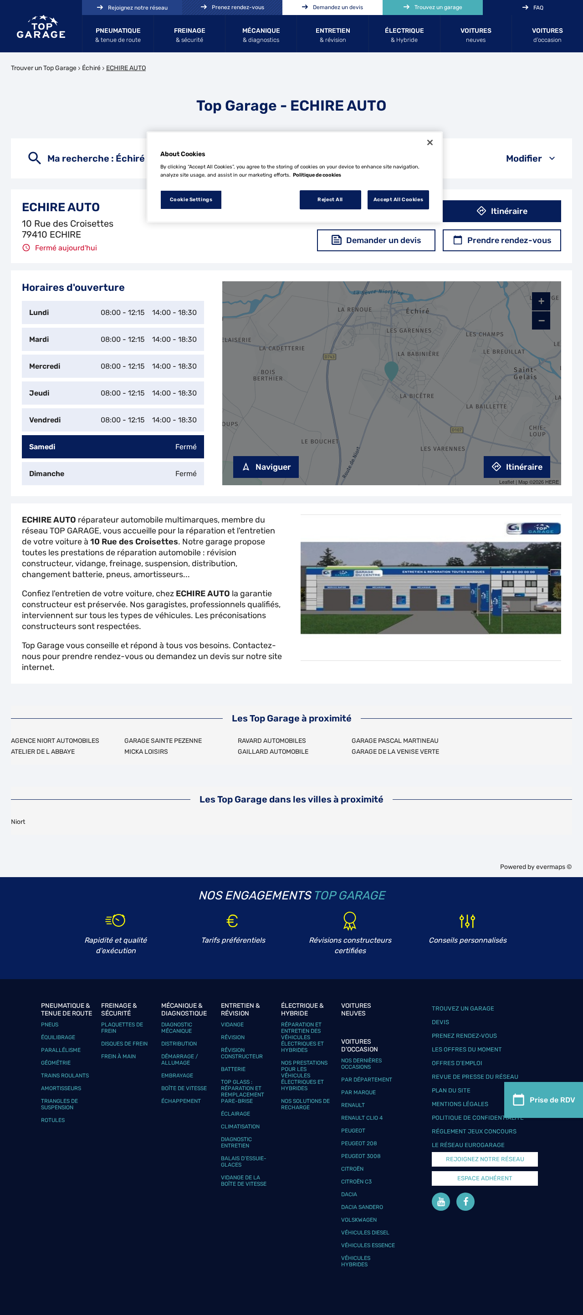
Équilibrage (58, 1037)
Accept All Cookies (398, 199)
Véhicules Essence (368, 1245)
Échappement (181, 1101)
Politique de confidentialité (478, 1117)
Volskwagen (359, 1220)
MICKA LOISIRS (146, 752)
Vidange (232, 1024)
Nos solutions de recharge (305, 1104)
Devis (440, 1022)
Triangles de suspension (59, 1104)
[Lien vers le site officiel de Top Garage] (41, 26)
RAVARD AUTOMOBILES (272, 741)
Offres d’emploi (457, 1063)
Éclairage (235, 1114)
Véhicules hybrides (355, 1261)
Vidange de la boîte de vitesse (243, 1180)
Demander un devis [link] (383, 240)
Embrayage (177, 1075)
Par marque (358, 1092)
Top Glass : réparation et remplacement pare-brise (242, 1091)
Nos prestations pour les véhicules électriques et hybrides (304, 1076)
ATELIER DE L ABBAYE (43, 752)
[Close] (430, 142)
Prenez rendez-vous (464, 1035)
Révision (233, 1037)
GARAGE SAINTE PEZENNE (163, 741)
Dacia (349, 1194)
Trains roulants (65, 1075)
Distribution (179, 1044)
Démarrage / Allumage (179, 1059)
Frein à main (118, 1056)
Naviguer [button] (273, 467)
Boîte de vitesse (184, 1088)
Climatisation (240, 1126)
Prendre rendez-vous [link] (509, 240)
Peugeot (353, 1130)
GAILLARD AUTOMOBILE (273, 752)
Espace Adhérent (484, 1178)
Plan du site (451, 1090)
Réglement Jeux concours (474, 1131)
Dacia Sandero (362, 1207)
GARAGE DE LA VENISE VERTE (395, 752)
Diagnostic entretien (236, 1142)
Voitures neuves (356, 1009)
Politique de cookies (317, 175)
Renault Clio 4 (362, 1118)
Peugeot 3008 (361, 1156)
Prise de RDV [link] (552, 1100)
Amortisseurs (61, 1088)
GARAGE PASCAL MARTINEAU (395, 741)
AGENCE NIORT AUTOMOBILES (55, 741)
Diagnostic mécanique (176, 1027)
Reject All (330, 199)
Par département (366, 1079)
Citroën (352, 1169)
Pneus (49, 1024)
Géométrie (56, 1063)
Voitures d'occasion (359, 1045)
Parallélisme (61, 1050)
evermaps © (554, 867)
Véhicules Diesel (365, 1232)
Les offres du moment (467, 1049)
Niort (18, 822)
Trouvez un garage (463, 1008)
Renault (353, 1105)
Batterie (233, 1069)
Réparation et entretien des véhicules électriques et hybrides (302, 1037)
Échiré (91, 68)
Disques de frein (124, 1044)
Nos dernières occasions (361, 1063)
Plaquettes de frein (122, 1027)
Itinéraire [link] (509, 211)
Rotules (53, 1120)
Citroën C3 (356, 1181)
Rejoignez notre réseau (485, 1159)
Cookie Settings (191, 199)
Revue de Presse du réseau (475, 1076)
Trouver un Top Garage (44, 68)
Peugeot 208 (359, 1143)
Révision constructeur (242, 1053)
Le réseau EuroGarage (468, 1145)
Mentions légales (460, 1104)
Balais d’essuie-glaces (243, 1161)
